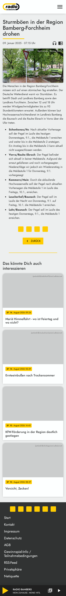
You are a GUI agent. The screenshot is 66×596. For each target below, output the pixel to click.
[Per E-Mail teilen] (45, 229)
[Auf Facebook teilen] (21, 229)
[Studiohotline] (53, 509)
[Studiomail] (45, 509)
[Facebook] (21, 509)
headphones (54, 43)
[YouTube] (37, 509)
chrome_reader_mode (60, 43)
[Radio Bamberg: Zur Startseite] (29, 6)
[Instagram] (29, 509)
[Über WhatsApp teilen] (37, 229)
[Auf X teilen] (29, 229)
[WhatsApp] (12, 509)
